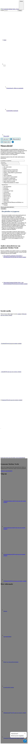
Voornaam (3, 162)
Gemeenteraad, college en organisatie (14, 88)
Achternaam (3, 163)
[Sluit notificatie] (25, 733)
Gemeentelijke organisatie (12, 110)
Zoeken (2, 10)
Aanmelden (3, 208)
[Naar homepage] (10, 9)
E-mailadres (6, 160)
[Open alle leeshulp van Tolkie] (13, 142)
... (4, 65)
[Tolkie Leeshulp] (25, 741)
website (19, 314)
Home (4, 40)
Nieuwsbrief (6, 136)
